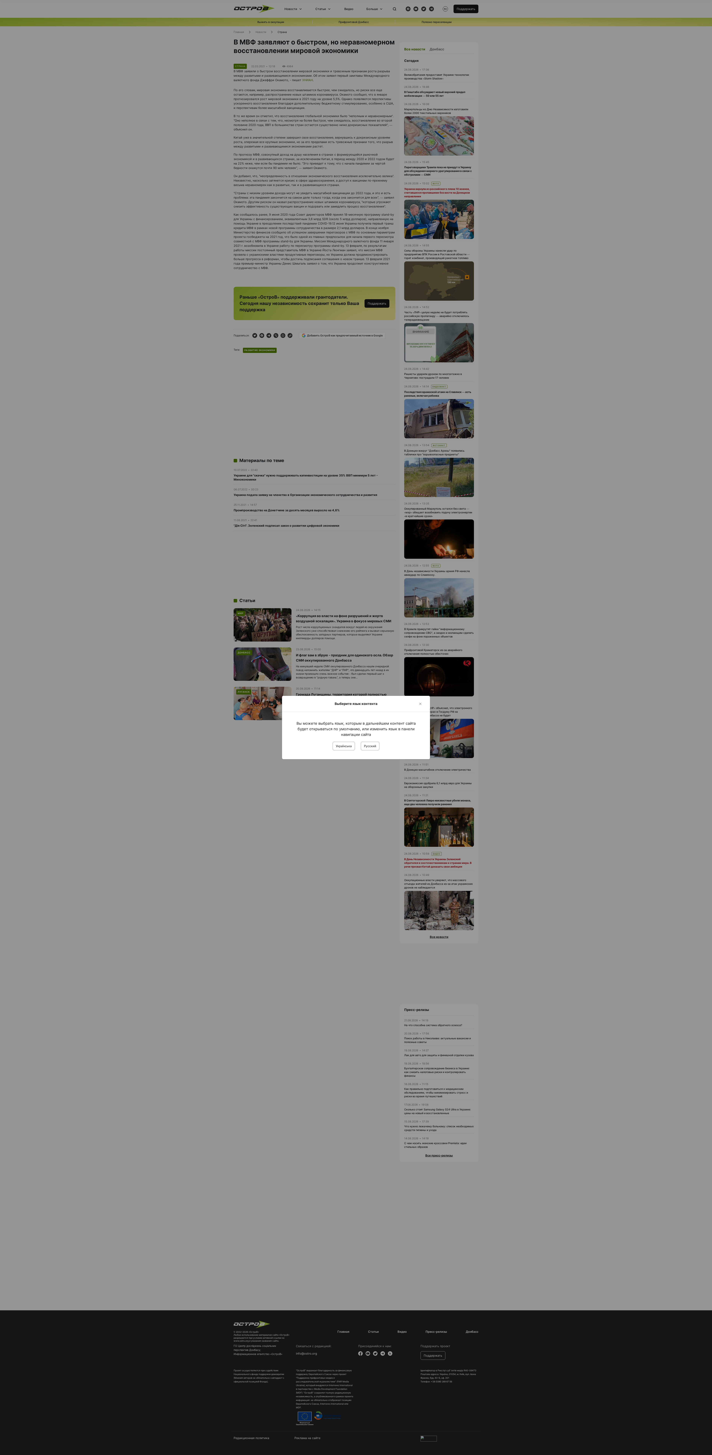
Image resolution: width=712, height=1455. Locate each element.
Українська (344, 746)
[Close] (420, 704)
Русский (370, 746)
